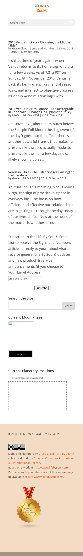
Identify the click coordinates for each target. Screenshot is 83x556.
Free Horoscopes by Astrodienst (27, 378)
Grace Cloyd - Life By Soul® (56, 454)
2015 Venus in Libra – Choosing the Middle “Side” (39, 44)
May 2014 (56, 115)
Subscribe (41, 288)
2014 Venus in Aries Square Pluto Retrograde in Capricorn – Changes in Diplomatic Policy (41, 110)
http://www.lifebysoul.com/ (51, 467)
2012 (44, 178)
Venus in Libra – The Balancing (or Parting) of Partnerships (41, 173)
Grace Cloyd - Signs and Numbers (34, 48)
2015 (14, 52)
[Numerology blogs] (29, 527)
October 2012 (57, 178)
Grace (16, 115)
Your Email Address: (25, 272)
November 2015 (28, 52)
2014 (45, 115)
